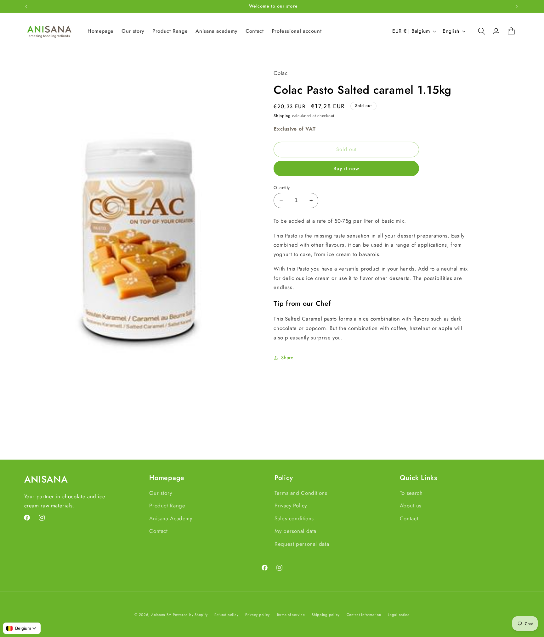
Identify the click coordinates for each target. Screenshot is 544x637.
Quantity (282, 187)
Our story (160, 493)
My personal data (295, 531)
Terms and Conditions (301, 493)
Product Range (167, 505)
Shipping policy (326, 614)
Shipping (282, 116)
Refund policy (226, 614)
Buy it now (346, 168)
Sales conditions (294, 518)
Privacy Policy (291, 505)
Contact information (364, 614)
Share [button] (287, 357)
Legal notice (399, 614)
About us (411, 505)
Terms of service (291, 614)
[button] (478, 31)
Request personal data (302, 544)
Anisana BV (161, 614)
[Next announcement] (517, 6)
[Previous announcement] (26, 6)
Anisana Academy (170, 518)
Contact (158, 531)
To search (411, 493)
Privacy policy (257, 614)
